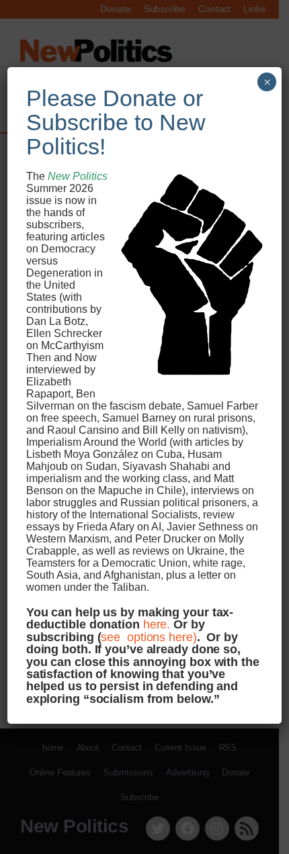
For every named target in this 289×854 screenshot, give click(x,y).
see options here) (148, 637)
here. (157, 624)
